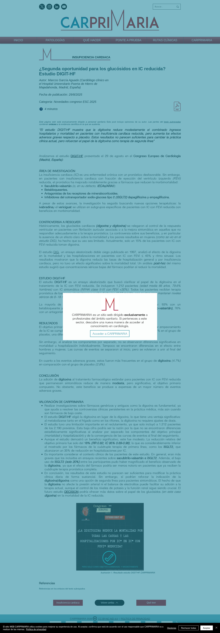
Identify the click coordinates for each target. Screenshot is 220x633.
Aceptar (206, 627)
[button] (109, 333)
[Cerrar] (216, 628)
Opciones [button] (171, 627)
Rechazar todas (188, 627)
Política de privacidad (36, 629)
